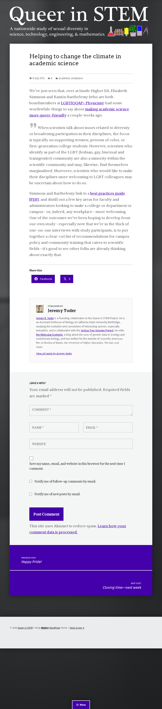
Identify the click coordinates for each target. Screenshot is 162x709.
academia (64, 78)
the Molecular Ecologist (49, 334)
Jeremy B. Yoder (45, 318)
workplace (77, 78)
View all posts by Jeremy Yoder (54, 353)
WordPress (54, 627)
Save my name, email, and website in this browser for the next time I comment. (77, 466)
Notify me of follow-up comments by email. (65, 481)
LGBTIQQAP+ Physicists (82, 102)
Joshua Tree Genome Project (97, 330)
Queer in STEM (25, 627)
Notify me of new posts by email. (57, 494)
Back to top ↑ (77, 627)
